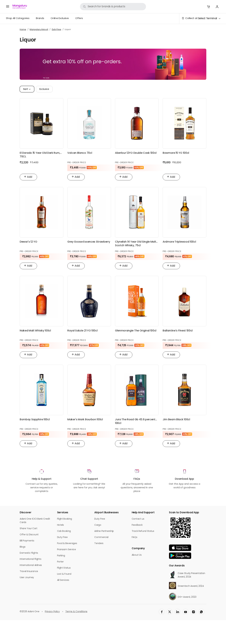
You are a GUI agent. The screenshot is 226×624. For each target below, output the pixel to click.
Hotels (60, 525)
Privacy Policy (52, 611)
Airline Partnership (104, 531)
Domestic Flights (29, 553)
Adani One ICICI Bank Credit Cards (35, 520)
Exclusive (44, 89)
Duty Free (62, 537)
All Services (63, 580)
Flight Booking (64, 519)
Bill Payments (27, 541)
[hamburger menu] (8, 7)
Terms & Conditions (76, 611)
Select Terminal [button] (207, 19)
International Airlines (31, 565)
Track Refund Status (143, 531)
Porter (60, 562)
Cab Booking (64, 531)
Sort (25, 89)
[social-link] (162, 612)
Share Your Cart (28, 529)
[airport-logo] (20, 6)
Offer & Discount (29, 535)
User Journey (27, 577)
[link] (113, 6)
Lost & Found (64, 574)
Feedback (137, 525)
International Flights (30, 559)
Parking (61, 556)
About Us (136, 555)
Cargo (97, 525)
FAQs (134, 537)
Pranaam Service (66, 550)
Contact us (138, 519)
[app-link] (180, 547)
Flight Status (64, 568)
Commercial (101, 537)
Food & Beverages (67, 543)
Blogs (22, 547)
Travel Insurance (29, 571)
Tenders (98, 543)
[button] (208, 7)
